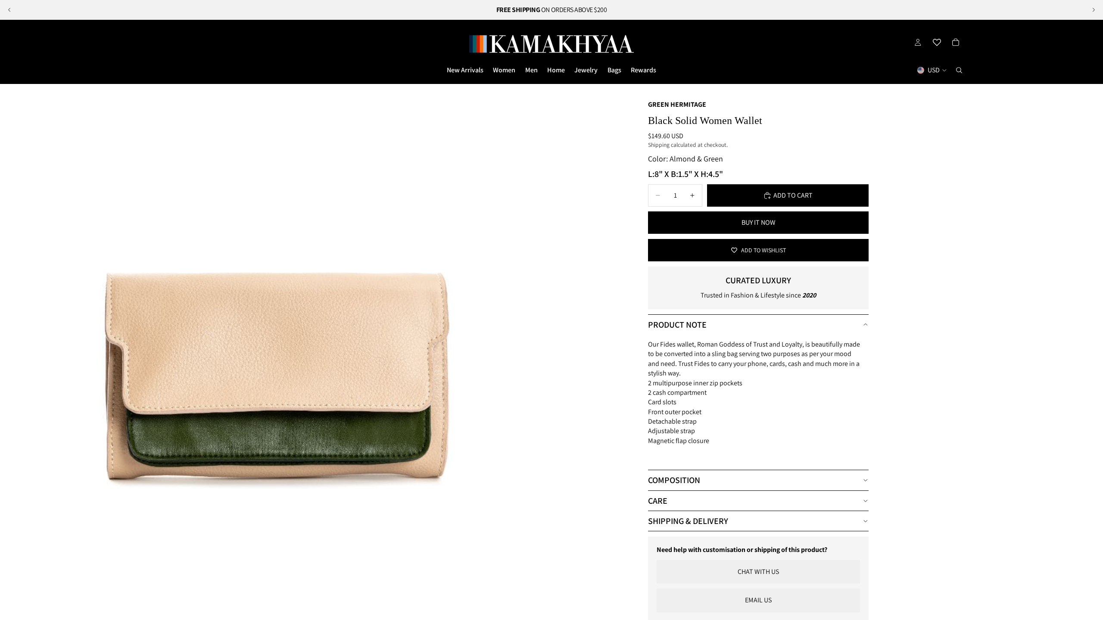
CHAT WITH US (758, 571)
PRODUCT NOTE (677, 324)
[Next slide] (1093, 9)
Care (657, 500)
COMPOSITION (674, 480)
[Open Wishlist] (936, 42)
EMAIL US (758, 599)
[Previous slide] (9, 9)
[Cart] (955, 42)
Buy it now (759, 222)
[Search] (959, 70)
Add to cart (793, 195)
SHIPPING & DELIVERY (688, 521)
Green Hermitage (677, 104)
